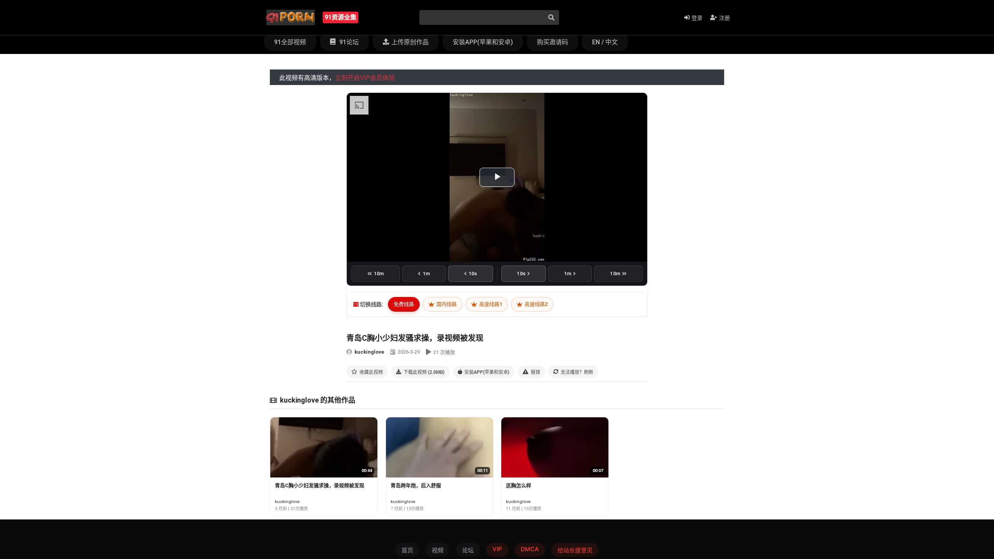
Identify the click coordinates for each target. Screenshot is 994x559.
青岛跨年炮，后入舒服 (416, 485)
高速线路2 (535, 304)
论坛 (468, 550)
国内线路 (446, 304)
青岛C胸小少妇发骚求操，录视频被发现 (319, 485)
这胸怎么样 (518, 485)
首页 (407, 550)
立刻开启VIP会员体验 (365, 78)
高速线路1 (490, 304)
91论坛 (348, 42)
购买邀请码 (552, 42)
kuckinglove (369, 352)
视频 (437, 550)
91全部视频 (290, 42)
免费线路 (404, 304)
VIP (497, 549)
